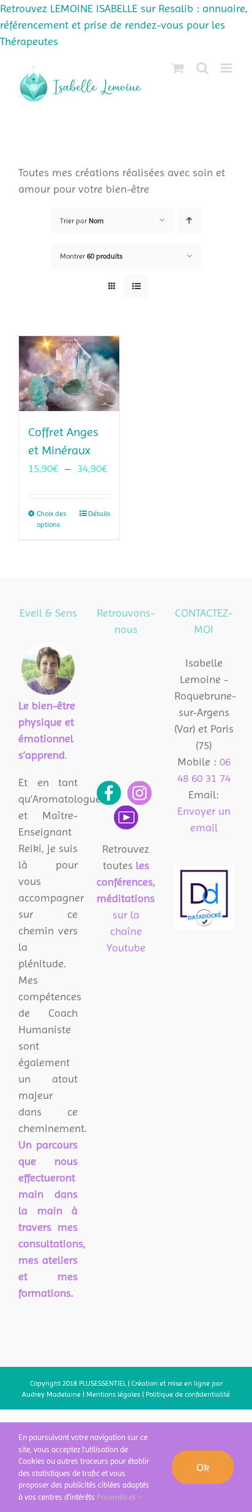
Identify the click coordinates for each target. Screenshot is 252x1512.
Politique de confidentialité (188, 1394)
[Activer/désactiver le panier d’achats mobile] (178, 68)
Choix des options (51, 519)
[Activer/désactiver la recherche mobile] (202, 68)
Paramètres (117, 1497)
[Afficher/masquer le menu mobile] (227, 68)
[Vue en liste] (136, 286)
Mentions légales (114, 1394)
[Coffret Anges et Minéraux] (69, 373)
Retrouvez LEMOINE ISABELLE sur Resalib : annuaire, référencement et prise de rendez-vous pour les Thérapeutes (124, 25)
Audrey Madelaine (51, 1394)
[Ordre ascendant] (189, 220)
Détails (99, 513)
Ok (202, 1467)
